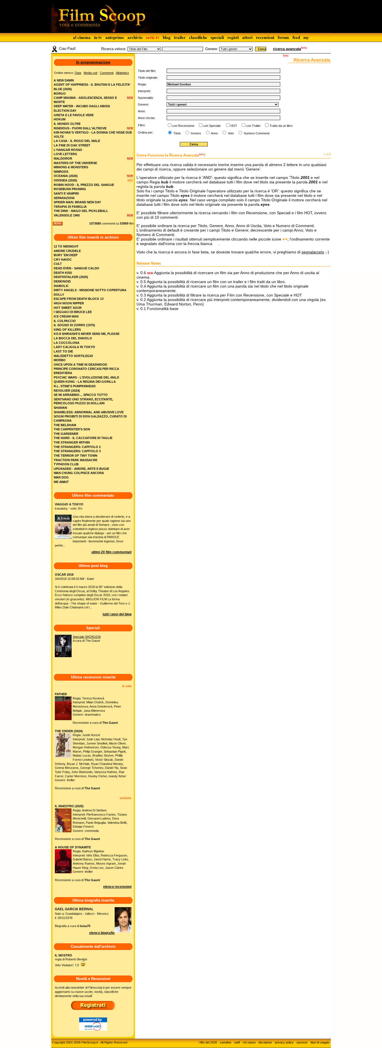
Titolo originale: (148, 77)
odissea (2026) (65, 180)
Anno (214, 133)
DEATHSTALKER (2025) (71, 277)
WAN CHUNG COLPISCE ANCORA (79, 473)
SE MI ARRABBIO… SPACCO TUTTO (81, 394)
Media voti (90, 72)
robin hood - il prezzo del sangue (84, 184)
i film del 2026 (208, 1042)
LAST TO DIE (63, 351)
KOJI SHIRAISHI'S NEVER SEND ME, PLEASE (86, 333)
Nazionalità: (146, 97)
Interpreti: (144, 91)
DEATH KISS (63, 272)
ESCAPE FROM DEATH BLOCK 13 (78, 298)
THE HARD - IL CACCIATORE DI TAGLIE (83, 438)
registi (233, 37)
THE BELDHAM (65, 425)
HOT (233, 125)
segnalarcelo (312, 252)
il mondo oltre (67, 123)
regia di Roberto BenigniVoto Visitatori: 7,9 (71, 960)
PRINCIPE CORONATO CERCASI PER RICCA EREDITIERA (86, 371)
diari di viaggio (319, 1042)
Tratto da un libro (281, 125)
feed (296, 37)
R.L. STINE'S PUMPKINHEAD (75, 386)
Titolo (177, 133)
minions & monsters (71, 167)
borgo (60, 93)
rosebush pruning (70, 189)
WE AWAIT (61, 482)
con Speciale (212, 125)
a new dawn (64, 80)
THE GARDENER (66, 433)
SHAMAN (60, 407)
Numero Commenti (256, 133)
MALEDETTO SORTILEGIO (73, 356)
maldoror (63, 158)
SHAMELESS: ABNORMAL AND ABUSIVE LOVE (89, 412)
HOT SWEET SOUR (68, 307)
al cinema (82, 37)
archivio (135, 37)
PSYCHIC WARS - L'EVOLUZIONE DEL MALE (86, 377)
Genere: (211, 49)
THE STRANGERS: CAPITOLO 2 (77, 447)
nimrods (61, 171)
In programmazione (93, 62)
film (131, 223)
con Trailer (253, 125)
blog (167, 37)
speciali (217, 37)
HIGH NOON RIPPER (69, 303)
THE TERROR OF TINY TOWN (75, 455)
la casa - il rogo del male (77, 141)
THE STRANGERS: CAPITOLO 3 (77, 451)
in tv (98, 37)
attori (247, 37)
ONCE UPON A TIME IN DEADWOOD (80, 364)
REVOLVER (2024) (67, 390)
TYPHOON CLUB (66, 464)
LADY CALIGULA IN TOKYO (74, 347)
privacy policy (284, 1042)
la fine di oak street (72, 145)
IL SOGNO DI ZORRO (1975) (74, 325)
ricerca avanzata (287, 49)
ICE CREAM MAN (66, 316)
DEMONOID (62, 281)
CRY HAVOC (63, 259)
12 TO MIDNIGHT (66, 246)
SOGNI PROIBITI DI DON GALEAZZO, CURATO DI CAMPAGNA (90, 418)
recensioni (265, 37)
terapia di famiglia (70, 206)
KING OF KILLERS (67, 329)
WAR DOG (61, 477)
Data (78, 72)
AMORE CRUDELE (67, 251)
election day (65, 110)
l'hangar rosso (68, 149)
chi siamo (249, 1042)
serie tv (152, 37)
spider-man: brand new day (77, 202)
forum (283, 37)
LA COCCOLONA (66, 342)
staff (237, 1042)
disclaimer (265, 1042)
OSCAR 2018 (64, 574)
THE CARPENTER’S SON (72, 429)
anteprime (114, 37)
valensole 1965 (67, 215)
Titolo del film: (147, 71)
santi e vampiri (66, 193)
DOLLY (59, 294)
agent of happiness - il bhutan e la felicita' (92, 84)
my (306, 37)
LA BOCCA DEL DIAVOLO (73, 338)
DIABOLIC (61, 286)
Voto (230, 133)
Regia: (142, 84)
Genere (195, 133)
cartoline (225, 1042)
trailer (180, 37)
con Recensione (183, 125)
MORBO (60, 360)
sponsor (302, 1042)
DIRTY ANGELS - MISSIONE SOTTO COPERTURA (90, 290)
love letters (65, 154)
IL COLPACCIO (65, 321)
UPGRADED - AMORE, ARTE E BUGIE (81, 468)
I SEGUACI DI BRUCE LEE (73, 312)
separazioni (64, 198)
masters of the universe (75, 163)
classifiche (198, 37)
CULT (58, 263)
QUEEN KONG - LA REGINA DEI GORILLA (85, 381)
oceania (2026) (66, 176)
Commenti (107, 72)
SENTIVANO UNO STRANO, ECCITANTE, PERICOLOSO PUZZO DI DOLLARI (83, 401)
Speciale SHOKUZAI (87, 636)
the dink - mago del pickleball (81, 211)
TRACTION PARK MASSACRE (75, 460)
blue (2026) (63, 89)
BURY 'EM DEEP (65, 255)
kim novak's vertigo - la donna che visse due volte (93, 134)
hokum (59, 119)
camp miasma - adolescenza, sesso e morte (85, 100)
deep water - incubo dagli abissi (82, 106)
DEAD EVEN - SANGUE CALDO (76, 268)
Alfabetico (122, 72)
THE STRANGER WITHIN (72, 442)
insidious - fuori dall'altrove (80, 128)
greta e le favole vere (74, 115)
